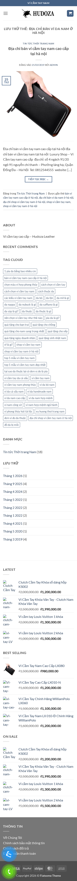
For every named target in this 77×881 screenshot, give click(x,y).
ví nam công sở (13, 404)
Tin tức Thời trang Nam (38, 43)
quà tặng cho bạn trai (16, 324)
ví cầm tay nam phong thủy (20, 384)
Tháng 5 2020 (12, 531)
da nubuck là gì (27, 304)
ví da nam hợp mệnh (41, 398)
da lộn (49, 298)
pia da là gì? (52, 318)
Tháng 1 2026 (12, 476)
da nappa (9, 304)
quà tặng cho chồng (44, 324)
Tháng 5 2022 (12, 499)
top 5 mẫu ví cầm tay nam (19, 358)
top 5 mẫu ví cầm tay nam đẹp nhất (25, 364)
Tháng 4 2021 (12, 523)
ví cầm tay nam (40, 378)
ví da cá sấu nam (14, 391)
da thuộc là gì (43, 311)
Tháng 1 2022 (12, 515)
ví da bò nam (47, 384)
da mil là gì (63, 298)
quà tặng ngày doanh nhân (19, 338)
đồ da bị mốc (11, 424)
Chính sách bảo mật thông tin (24, 843)
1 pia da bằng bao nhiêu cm (20, 271)
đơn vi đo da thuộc (15, 418)
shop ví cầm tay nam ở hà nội (20, 206)
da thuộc (27, 311)
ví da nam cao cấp (14, 398)
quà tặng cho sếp (58, 331)
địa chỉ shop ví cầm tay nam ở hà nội (24, 202)
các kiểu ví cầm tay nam (18, 298)
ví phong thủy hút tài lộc (18, 411)
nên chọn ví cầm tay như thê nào (23, 318)
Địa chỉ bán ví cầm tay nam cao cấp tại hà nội (38, 51)
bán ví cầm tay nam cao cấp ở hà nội (25, 278)
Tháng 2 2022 (12, 507)
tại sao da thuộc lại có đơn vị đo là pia (26, 371)
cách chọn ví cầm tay (53, 284)
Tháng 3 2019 (12, 539)
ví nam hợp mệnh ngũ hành (41, 404)
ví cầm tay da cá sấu (16, 378)
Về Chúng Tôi (12, 837)
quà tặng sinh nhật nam (52, 338)
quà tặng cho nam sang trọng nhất (24, 331)
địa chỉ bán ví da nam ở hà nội (56, 197)
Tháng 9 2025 (12, 484)
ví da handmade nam (39, 391)
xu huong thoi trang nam (50, 411)
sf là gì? (8, 344)
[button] (5, 13)
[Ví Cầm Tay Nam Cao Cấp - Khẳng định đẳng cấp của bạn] (38, 13)
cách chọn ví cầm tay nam (19, 291)
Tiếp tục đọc (38, 179)
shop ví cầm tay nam (58, 202)
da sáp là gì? (11, 311)
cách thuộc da (46, 291)
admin (54, 65)
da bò (39, 298)
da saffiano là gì (49, 304)
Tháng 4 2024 (12, 491)
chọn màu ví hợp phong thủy (20, 284)
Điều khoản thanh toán (19, 853)
